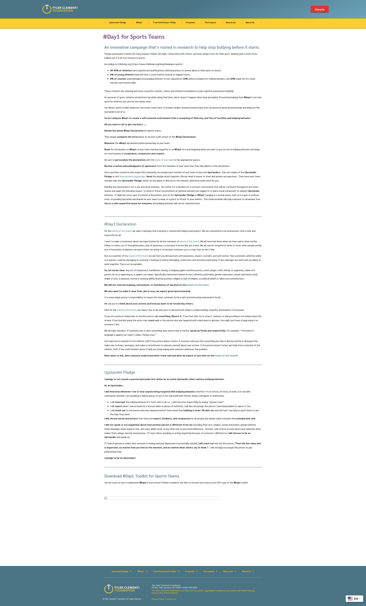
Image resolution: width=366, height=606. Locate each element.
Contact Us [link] (171, 599)
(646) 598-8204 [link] (190, 587)
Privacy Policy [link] (158, 599)
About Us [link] (250, 22)
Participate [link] (210, 22)
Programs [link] (190, 22)
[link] (61, 9)
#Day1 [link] (139, 22)
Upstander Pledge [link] (117, 22)
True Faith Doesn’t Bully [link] (164, 22)
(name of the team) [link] (121, 230)
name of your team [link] (164, 159)
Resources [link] (231, 22)
